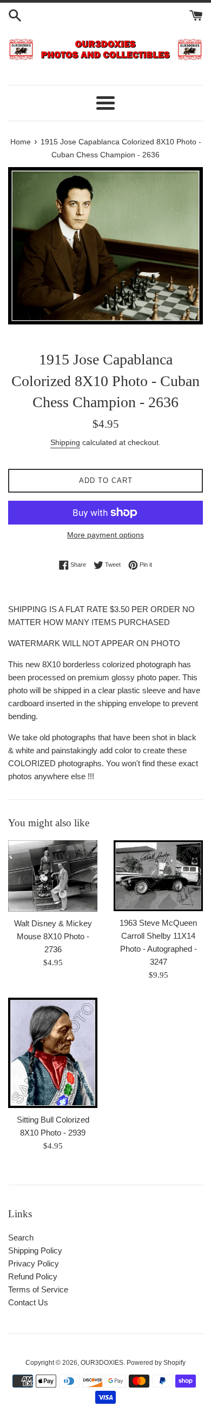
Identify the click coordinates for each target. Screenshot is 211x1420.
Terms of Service (38, 1289)
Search (21, 1237)
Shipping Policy (35, 1250)
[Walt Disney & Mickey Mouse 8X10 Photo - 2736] (52, 876)
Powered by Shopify (156, 1362)
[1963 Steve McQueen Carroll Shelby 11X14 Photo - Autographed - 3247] (158, 875)
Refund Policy (32, 1276)
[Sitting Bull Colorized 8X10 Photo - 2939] (52, 1053)
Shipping (65, 442)
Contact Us (28, 1302)
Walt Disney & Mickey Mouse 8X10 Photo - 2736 (53, 936)
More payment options (105, 534)
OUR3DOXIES (102, 1362)
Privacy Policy (33, 1263)
